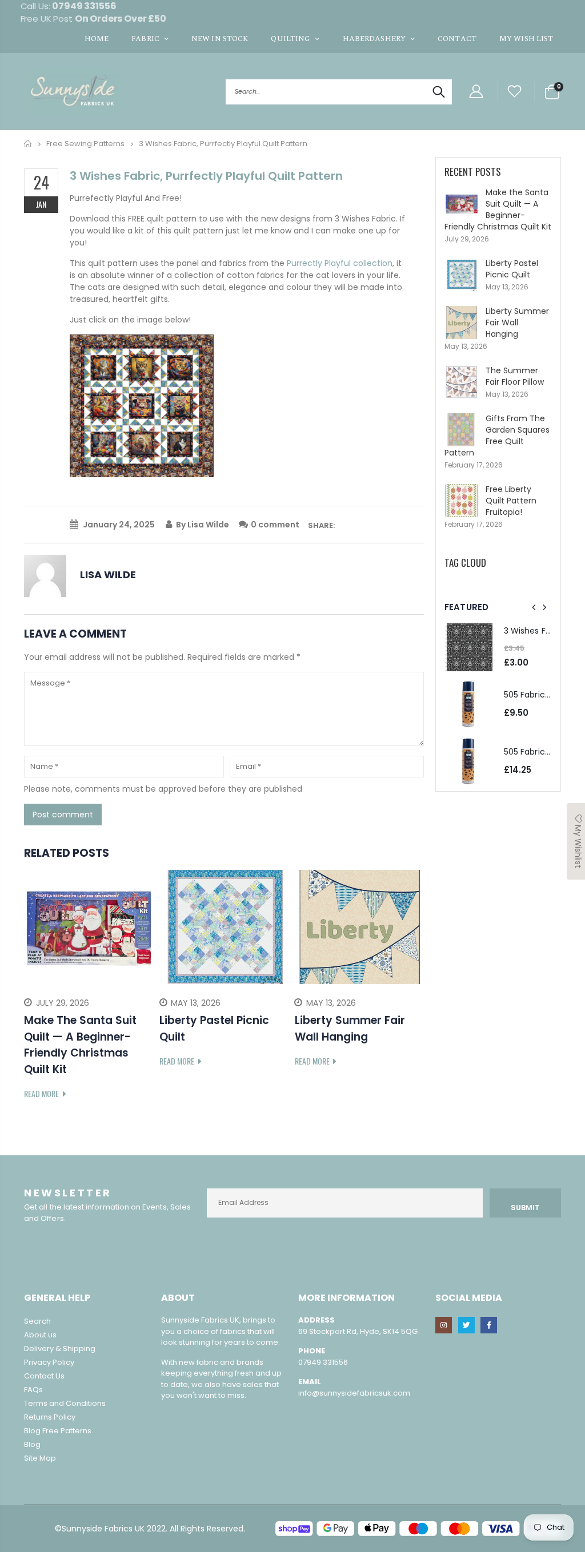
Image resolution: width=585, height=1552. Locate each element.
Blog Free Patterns (57, 1430)
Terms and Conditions (65, 1403)
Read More (42, 1093)
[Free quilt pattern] (142, 405)
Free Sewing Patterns (85, 143)
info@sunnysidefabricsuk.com (354, 1393)
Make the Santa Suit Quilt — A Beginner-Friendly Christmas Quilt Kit (497, 209)
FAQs (33, 1389)
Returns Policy (49, 1417)
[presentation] (32, 985)
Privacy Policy (49, 1362)
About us (40, 1334)
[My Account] (476, 91)
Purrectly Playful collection (339, 263)
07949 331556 (323, 1362)
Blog (32, 1444)
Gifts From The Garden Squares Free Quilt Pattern (497, 435)
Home (28, 143)
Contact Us (44, 1375)
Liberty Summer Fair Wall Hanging (517, 322)
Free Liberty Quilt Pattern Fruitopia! (511, 500)
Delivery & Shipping (59, 1348)
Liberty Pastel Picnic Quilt (512, 268)
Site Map (40, 1458)
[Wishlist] (515, 91)
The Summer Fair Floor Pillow (515, 376)
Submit (525, 1207)
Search (437, 92)
